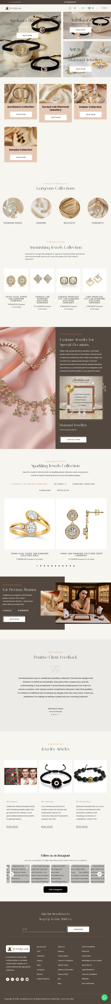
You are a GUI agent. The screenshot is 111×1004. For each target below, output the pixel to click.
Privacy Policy (63, 956)
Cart (38, 951)
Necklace (13, 223)
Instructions (86, 956)
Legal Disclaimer (88, 970)
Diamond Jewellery (98, 223)
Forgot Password (43, 979)
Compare (40, 970)
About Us (61, 947)
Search (39, 960)
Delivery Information (65, 970)
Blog (59, 983)
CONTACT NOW (73, 440)
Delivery (61, 951)
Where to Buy (63, 965)
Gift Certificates (88, 983)
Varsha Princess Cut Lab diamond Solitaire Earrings (42, 300)
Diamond (85, 951)
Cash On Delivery (88, 947)
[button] (70, 8)
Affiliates (85, 979)
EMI (59, 979)
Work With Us (87, 965)
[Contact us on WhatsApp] (104, 997)
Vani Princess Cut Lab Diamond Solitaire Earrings (68, 300)
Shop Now (80, 30)
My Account (41, 947)
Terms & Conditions (65, 960)
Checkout (40, 956)
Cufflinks (70, 223)
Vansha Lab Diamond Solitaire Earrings (16, 300)
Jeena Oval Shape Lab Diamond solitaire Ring (30, 555)
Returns (40, 974)
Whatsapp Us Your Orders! (92, 960)
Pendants (41, 223)
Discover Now (30, 64)
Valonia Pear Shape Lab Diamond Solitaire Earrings (95, 301)
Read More (12, 826)
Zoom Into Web (67, 999)
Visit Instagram (55, 889)
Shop (39, 965)
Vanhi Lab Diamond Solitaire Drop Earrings (81, 555)
